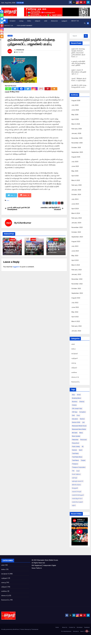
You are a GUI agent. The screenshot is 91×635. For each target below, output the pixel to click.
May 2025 (74, 171)
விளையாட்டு (54, 21)
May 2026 (74, 114)
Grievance (76, 631)
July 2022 (74, 302)
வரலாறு (21, 21)
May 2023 (74, 255)
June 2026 (75, 110)
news (7, 200)
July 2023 (74, 246)
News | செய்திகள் (85, 631)
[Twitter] (28, 88)
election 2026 (76, 422)
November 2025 (77, 143)
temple (83, 460)
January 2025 (76, 190)
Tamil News (75, 460)
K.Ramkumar (20, 50)
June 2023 (75, 251)
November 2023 (77, 227)
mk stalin (74, 432)
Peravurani (83, 439)
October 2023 (76, 232)
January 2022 (76, 331)
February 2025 (76, 185)
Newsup (27, 629)
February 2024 (76, 218)
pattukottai (75, 439)
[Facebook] (21, 88)
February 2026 (76, 129)
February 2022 (76, 326)
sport (80, 450)
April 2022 (75, 317)
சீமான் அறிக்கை (76, 474)
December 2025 (76, 138)
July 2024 (74, 199)
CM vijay (74, 412)
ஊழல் (77, 470)
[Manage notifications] (86, 631)
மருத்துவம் (64, 21)
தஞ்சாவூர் (74, 477)
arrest (79, 394)
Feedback (87, 627)
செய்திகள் (12, 21)
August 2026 (75, 100)
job (83, 422)
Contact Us (8, 25)
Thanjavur (75, 464)
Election (82, 419)
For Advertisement (24, 25)
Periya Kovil (75, 443)
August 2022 (75, 298)
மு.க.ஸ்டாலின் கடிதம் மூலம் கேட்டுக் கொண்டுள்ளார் (18, 208)
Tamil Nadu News (77, 457)
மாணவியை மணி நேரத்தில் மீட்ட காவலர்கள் (51, 208)
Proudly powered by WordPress (10, 629)
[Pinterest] (48, 88)
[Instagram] (34, 88)
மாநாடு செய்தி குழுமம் (78, 495)
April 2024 (75, 208)
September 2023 (77, 237)
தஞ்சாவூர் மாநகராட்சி (77, 481)
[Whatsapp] (8, 88)
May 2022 (74, 312)
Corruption (82, 412)
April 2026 (75, 119)
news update (76, 436)
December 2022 (76, 279)
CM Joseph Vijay (77, 408)
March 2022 (75, 321)
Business (74, 401)
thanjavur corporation (78, 467)
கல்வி (45, 21)
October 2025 (76, 147)
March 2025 (75, 180)
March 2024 (75, 213)
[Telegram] (15, 88)
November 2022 (77, 284)
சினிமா (29, 21)
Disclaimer (80, 627)
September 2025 (77, 152)
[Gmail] (41, 88)
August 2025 (75, 157)
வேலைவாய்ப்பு (75, 382)
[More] (54, 88)
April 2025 (75, 176)
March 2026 (75, 124)
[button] (84, 23)
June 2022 (75, 307)
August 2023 (75, 241)
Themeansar (34, 629)
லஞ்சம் (74, 505)
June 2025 (75, 166)
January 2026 (76, 133)
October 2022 (76, 288)
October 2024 (76, 194)
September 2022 (77, 293)
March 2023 (75, 265)
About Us (75, 21)
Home (57, 627)
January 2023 (76, 274)
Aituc (73, 394)
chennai (81, 401)
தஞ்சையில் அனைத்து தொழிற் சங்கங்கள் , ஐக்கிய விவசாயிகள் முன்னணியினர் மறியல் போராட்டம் (78, 52)
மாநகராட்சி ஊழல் (76, 491)
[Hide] (0, 40)
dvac (78, 415)
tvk (73, 470)
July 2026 (74, 105)
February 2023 (76, 270)
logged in (16, 267)
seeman (74, 450)
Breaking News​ (76, 398)
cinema (74, 405)
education (75, 419)
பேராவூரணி (75, 488)
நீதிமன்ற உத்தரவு (76, 484)
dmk (73, 415)
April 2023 (75, 260)
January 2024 (76, 223)
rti (82, 446)
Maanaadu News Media (79, 429)
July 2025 (74, 161)
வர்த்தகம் (37, 21)
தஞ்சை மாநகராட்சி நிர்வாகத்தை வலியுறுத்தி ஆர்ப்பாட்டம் (78, 72)
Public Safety (76, 446)
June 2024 (75, 204)
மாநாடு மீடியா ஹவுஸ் (77, 502)
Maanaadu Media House (79, 426)
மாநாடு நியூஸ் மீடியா (77, 498)
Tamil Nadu (75, 453)
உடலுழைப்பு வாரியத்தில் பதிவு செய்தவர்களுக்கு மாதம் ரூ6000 (78, 63)
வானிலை (74, 372)
